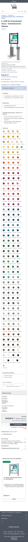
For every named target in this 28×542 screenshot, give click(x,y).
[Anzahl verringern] (2, 146)
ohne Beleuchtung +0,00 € (10, 112)
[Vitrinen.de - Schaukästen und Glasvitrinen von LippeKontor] (14, 6)
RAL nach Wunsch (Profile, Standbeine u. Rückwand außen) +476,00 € (13, 129)
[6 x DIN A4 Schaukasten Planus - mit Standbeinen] (14, 187)
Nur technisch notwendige (10, 537)
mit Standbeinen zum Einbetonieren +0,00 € (13, 102)
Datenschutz (10, 511)
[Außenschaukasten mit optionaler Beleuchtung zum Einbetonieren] (14, 39)
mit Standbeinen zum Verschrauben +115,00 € (14, 104)
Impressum (22, 513)
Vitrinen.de (3, 15)
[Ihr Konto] (22, 11)
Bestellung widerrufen (14, 506)
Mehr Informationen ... (19, 534)
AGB (15, 511)
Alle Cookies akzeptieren (14, 540)
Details (14, 216)
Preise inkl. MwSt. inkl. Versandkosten (9, 83)
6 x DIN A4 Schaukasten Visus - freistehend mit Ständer (12, 17)
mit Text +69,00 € (8, 139)
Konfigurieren (21, 537)
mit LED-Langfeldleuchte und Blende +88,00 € (14, 114)
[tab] (13, 158)
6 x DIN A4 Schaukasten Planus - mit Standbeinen (13, 196)
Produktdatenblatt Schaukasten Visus (10, 166)
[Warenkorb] (25, 11)
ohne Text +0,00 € (8, 137)
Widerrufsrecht (20, 511)
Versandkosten (14, 517)
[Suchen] (18, 11)
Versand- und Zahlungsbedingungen (11, 513)
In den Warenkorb (18, 146)
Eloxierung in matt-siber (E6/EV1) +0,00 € (13, 123)
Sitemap (5, 511)
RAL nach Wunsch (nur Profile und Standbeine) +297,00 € (14, 126)
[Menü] (2, 11)
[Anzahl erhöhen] (8, 146)
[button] (2, 39)
